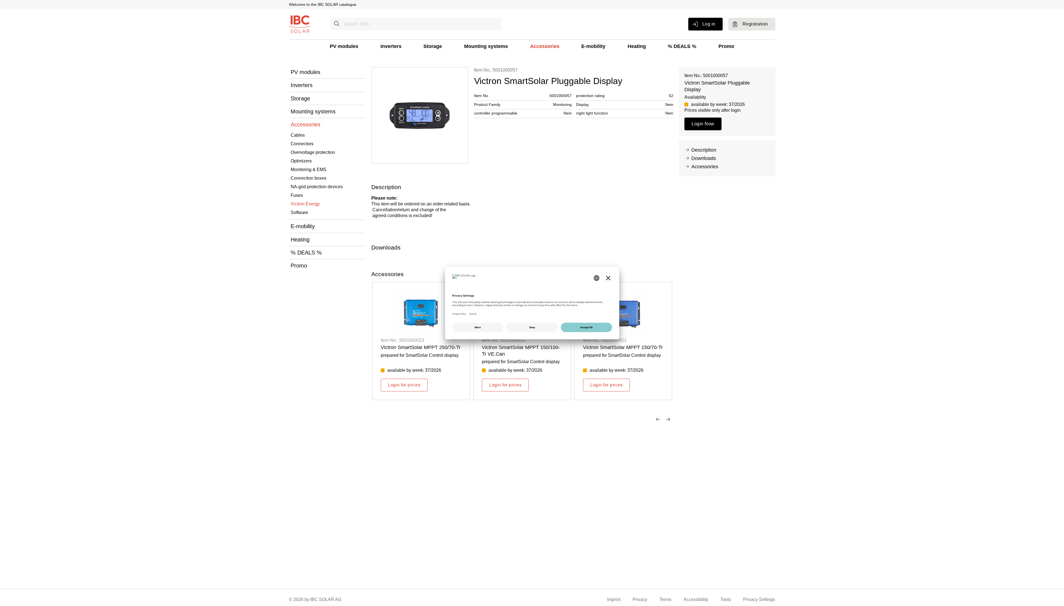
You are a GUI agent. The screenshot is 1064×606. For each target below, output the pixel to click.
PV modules (344, 46)
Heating (637, 46)
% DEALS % (682, 46)
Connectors (302, 143)
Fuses (297, 195)
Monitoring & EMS (308, 169)
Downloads (703, 158)
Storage (432, 46)
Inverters (390, 46)
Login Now (703, 123)
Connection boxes (308, 178)
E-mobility (593, 46)
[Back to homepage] (300, 23)
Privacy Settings (759, 599)
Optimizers (301, 161)
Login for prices (404, 385)
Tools (725, 599)
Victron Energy (305, 204)
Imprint (613, 599)
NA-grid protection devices (317, 186)
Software (299, 212)
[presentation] (658, 419)
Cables (298, 135)
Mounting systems (486, 46)
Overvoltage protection (313, 152)
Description (703, 150)
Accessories (544, 46)
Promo (726, 46)
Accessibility (696, 599)
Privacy (640, 599)
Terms (665, 599)
